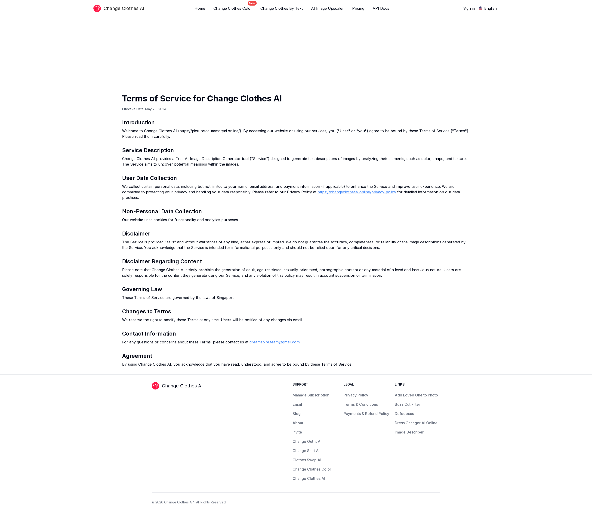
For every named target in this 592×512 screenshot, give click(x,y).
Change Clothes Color (234, 6)
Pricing (358, 8)
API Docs (381, 8)
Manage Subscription (311, 395)
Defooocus (404, 413)
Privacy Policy (356, 395)
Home (199, 8)
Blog (297, 413)
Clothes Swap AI (307, 460)
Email (297, 404)
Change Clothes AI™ (179, 502)
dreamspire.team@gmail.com (275, 342)
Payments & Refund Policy (366, 413)
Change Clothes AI (309, 478)
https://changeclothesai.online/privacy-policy (357, 192)
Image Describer (409, 432)
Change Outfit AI (307, 441)
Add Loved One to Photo (416, 395)
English (490, 8)
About (298, 423)
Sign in (469, 8)
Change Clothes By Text (281, 8)
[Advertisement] (296, 59)
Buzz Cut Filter (407, 404)
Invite (297, 432)
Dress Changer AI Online (416, 423)
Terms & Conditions (361, 404)
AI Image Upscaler (327, 8)
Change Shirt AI (306, 450)
